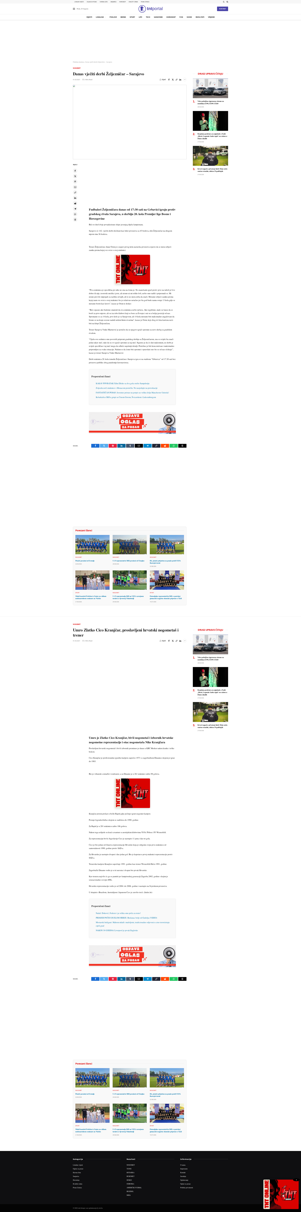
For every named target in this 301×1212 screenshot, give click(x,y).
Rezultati (200, 17)
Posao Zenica (145, 2)
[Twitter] (75, 176)
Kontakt (222, 9)
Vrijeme (211, 17)
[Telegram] (75, 208)
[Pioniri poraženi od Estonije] (92, 544)
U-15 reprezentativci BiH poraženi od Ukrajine (128, 561)
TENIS (129, 1169)
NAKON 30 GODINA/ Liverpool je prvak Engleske (117, 930)
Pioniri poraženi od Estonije (85, 561)
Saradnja (183, 1176)
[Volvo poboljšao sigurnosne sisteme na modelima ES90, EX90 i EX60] (210, 88)
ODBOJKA (130, 1184)
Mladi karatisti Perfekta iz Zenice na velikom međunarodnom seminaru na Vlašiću (90, 597)
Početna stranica (78, 62)
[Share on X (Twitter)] (172, 79)
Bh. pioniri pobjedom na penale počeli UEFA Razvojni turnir (165, 562)
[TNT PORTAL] (150, 9)
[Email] (75, 187)
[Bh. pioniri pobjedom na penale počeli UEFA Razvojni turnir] (167, 544)
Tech (148, 17)
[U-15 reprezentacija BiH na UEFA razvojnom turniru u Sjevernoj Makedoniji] (130, 580)
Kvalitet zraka (133, 2)
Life (140, 17)
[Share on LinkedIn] (180, 79)
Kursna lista (103, 2)
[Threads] (75, 219)
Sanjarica (113, 2)
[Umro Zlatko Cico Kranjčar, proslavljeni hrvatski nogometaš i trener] (129, 683)
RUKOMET (131, 1176)
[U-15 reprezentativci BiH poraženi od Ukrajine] (130, 544)
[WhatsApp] (75, 214)
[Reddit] (75, 203)
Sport (132, 17)
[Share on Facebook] (169, 79)
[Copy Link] (176, 79)
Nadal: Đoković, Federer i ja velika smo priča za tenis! (118, 913)
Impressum (184, 1169)
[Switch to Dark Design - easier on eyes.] (223, 2)
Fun (181, 17)
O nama (182, 1165)
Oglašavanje (184, 1180)
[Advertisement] (150, 40)
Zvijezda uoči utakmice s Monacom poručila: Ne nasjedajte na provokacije (127, 388)
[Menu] (74, 9)
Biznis (123, 17)
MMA (129, 1195)
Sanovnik (158, 17)
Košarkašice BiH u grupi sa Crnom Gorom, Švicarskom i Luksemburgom (126, 397)
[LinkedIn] (75, 198)
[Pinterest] (75, 181)
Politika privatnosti (186, 1187)
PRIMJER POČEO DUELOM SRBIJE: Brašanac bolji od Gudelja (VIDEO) (126, 917)
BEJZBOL (130, 1191)
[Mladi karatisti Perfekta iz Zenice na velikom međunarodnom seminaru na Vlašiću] (92, 580)
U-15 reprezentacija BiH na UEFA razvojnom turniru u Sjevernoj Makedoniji (128, 597)
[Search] (227, 2)
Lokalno (100, 17)
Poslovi (113, 17)
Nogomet (77, 68)
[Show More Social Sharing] (184, 79)
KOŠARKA (130, 1172)
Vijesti (89, 17)
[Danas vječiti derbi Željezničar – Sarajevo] (129, 122)
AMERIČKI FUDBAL (134, 1187)
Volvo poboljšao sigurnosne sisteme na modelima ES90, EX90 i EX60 (211, 102)
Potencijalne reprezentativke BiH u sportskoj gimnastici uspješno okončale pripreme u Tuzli (166, 597)
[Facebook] (75, 170)
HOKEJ (129, 1180)
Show (189, 17)
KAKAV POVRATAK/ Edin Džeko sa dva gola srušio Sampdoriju (122, 383)
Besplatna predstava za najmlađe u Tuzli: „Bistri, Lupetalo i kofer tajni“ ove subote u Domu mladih (212, 136)
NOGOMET (131, 1165)
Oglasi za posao (92, 2)
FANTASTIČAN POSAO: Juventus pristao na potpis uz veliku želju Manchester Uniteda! (132, 392)
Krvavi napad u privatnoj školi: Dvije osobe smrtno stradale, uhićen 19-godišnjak (212, 170)
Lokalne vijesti (79, 2)
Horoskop (122, 2)
